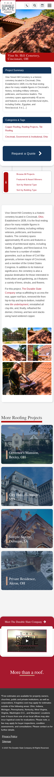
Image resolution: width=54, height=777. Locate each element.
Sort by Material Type (26, 184)
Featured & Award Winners (29, 179)
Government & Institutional (29, 136)
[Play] (27, 641)
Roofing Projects (30, 127)
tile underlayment (19, 304)
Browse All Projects (25, 174)
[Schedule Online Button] (42, 5)
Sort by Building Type (26, 190)
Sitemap (6, 741)
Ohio (45, 136)
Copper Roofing (13, 127)
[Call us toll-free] (27, 5)
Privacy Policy (9, 736)
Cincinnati (10, 136)
